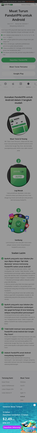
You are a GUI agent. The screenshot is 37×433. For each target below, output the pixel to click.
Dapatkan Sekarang (12, 427)
